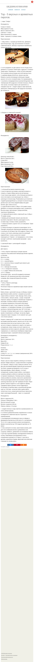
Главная (10, 9)
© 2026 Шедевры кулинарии (6, 653)
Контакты (3, 655)
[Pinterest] (17, 445)
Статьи (23, 9)
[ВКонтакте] (10, 445)
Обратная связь (4, 659)
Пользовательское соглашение (11, 655)
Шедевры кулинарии (17, 6)
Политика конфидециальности (7, 657)
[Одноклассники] (23, 445)
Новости (17, 9)
